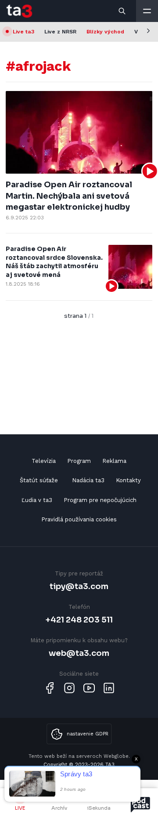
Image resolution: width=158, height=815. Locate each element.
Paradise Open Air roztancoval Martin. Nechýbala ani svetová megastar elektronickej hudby (69, 195)
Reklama (114, 461)
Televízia (44, 461)
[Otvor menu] (147, 11)
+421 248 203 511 (79, 620)
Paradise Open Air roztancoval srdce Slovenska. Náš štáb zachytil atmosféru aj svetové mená (54, 262)
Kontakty (128, 480)
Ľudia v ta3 (37, 500)
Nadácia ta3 (88, 480)
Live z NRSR (60, 32)
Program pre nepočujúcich (100, 500)
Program (79, 461)
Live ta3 (23, 32)
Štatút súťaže (39, 480)
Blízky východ (105, 32)
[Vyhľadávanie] (122, 11)
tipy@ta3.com (79, 586)
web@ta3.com (79, 653)
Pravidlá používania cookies (79, 519)
